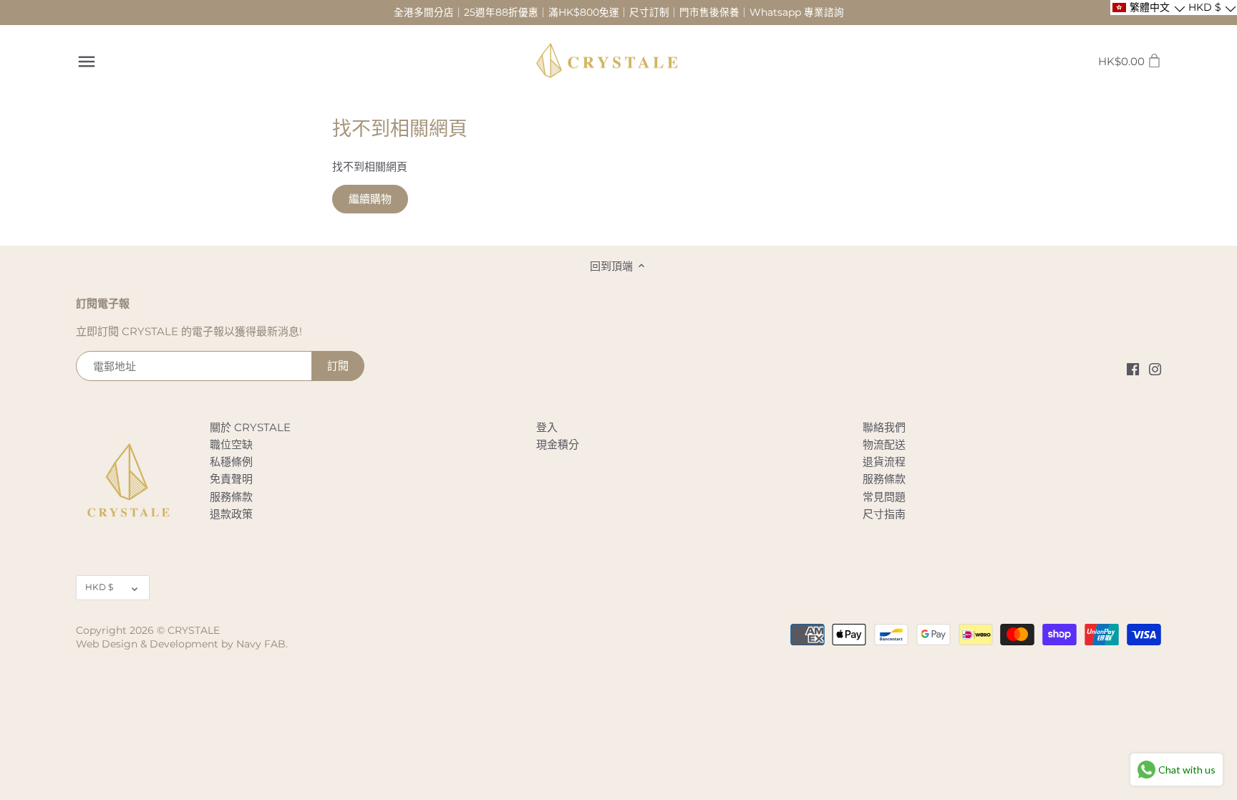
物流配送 (884, 444)
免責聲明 (231, 479)
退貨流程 (884, 461)
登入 (547, 427)
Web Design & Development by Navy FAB (181, 644)
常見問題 (884, 496)
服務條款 (231, 496)
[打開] (86, 61)
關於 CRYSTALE (250, 427)
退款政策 (231, 514)
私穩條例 (231, 461)
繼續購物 (370, 199)
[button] (1147, 7)
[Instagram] (1155, 368)
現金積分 (557, 444)
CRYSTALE (194, 630)
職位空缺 (231, 444)
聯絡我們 (884, 427)
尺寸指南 (884, 514)
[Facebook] (1133, 368)
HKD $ (99, 587)
